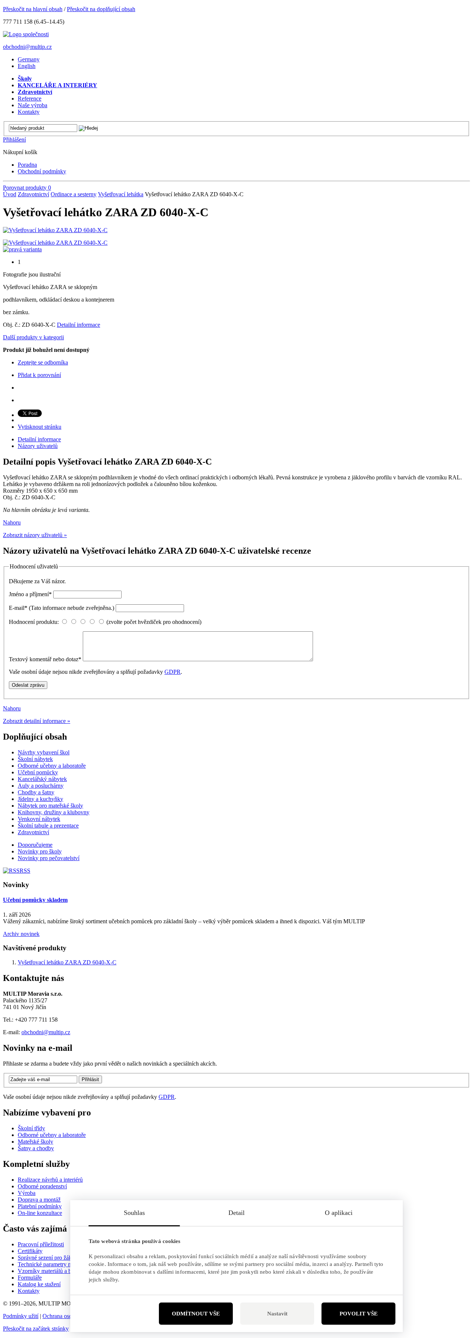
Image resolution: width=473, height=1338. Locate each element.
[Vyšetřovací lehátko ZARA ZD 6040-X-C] (55, 230)
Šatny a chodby (36, 1148)
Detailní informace (78, 325)
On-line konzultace (40, 1213)
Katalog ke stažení (39, 1284)
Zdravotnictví (33, 194)
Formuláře (30, 1277)
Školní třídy (31, 1128)
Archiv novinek (21, 934)
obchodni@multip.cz (27, 47)
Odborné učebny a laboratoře (52, 1135)
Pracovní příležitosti (41, 1244)
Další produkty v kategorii (33, 337)
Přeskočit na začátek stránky (36, 1328)
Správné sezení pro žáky (46, 1257)
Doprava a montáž (39, 1199)
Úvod (9, 194)
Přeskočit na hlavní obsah (32, 9)
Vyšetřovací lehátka (120, 194)
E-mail (61, 608)
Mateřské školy (35, 1141)
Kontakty (29, 1291)
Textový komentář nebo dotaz (45, 659)
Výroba (26, 1193)
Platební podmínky (40, 1206)
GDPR (172, 672)
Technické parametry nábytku (52, 1264)
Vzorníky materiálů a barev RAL (56, 1271)
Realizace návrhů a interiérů (50, 1179)
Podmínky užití (20, 1316)
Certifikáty (30, 1251)
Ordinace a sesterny (73, 194)
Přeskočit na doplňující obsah (101, 9)
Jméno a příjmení (30, 594)
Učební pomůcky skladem (35, 900)
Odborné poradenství (42, 1186)
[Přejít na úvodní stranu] (26, 34)
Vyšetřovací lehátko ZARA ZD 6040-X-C (67, 962)
